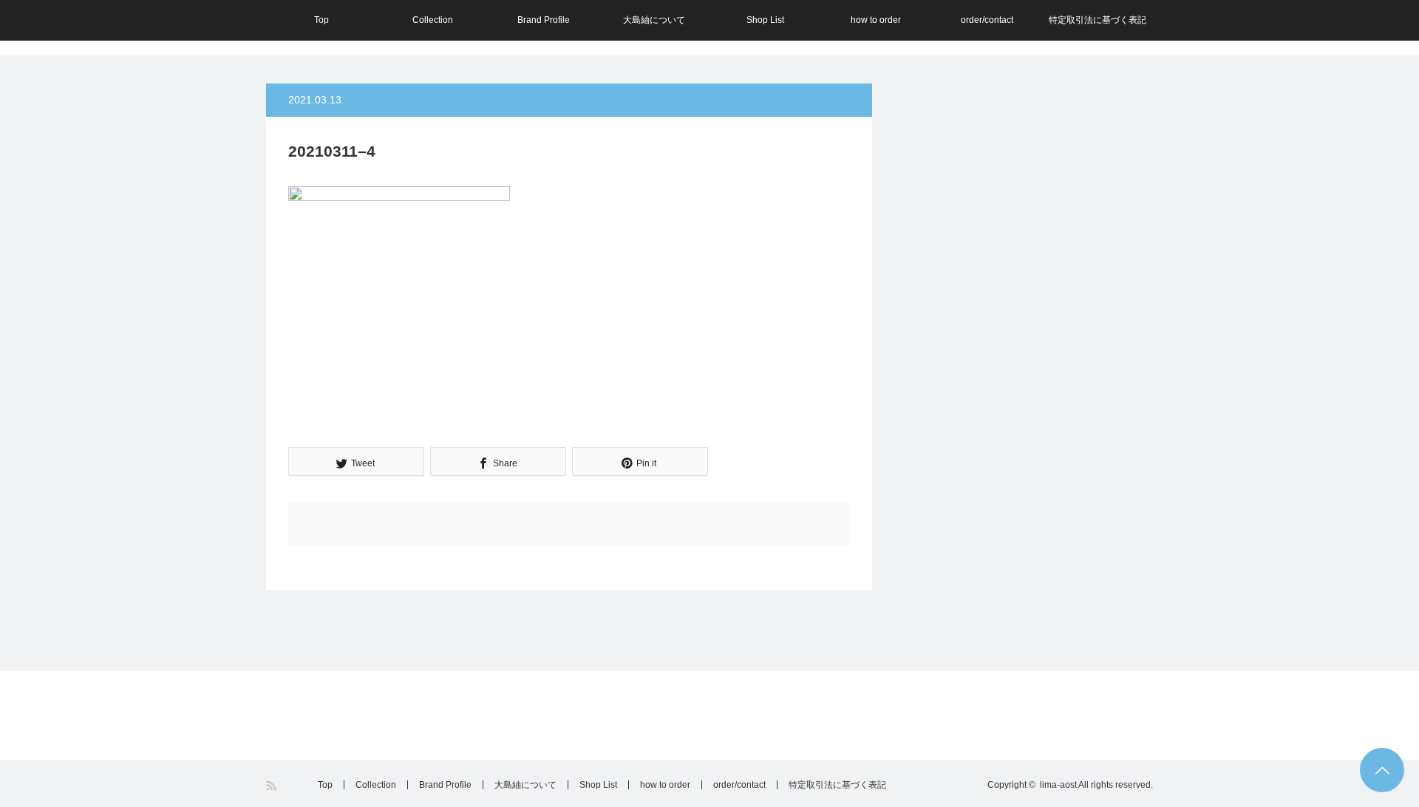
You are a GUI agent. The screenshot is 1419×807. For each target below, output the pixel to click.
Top (321, 20)
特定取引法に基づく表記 (1097, 20)
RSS (272, 786)
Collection (432, 20)
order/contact (987, 20)
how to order (876, 20)
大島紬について (654, 20)
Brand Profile (543, 20)
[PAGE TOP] (1382, 770)
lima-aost (1058, 785)
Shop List (765, 20)
